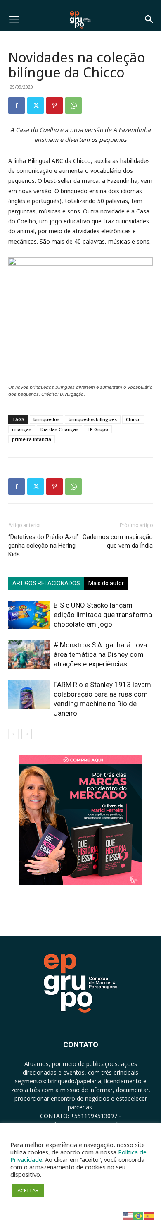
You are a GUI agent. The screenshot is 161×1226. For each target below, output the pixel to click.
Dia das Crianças (59, 429)
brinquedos (46, 419)
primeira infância (31, 439)
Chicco (133, 419)
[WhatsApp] (73, 105)
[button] (14, 19)
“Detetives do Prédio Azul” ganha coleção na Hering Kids (43, 545)
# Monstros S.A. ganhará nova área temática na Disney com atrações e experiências (100, 654)
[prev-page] (13, 734)
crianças (21, 429)
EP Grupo (98, 429)
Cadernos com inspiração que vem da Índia (118, 541)
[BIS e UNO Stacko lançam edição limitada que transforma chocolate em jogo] (29, 615)
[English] (128, 1215)
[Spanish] (149, 1215)
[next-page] (26, 734)
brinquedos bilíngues (93, 419)
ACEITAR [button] (28, 1190)
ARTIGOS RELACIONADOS (46, 583)
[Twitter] (35, 105)
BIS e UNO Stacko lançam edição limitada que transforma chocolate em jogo (103, 614)
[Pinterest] (54, 105)
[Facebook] (16, 105)
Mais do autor (106, 583)
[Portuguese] (138, 1215)
